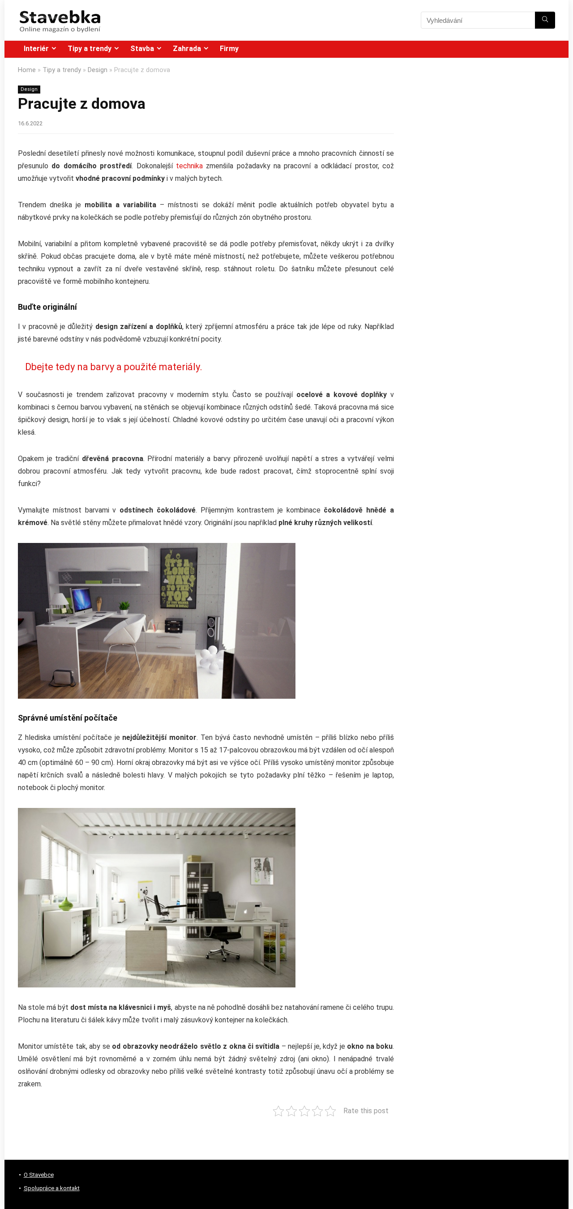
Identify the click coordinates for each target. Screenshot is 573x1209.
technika (189, 166)
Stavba (142, 48)
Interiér (36, 48)
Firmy (229, 48)
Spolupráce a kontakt (52, 1188)
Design (97, 70)
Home (27, 70)
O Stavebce (39, 1174)
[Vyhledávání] (545, 20)
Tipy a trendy (89, 48)
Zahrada (187, 48)
